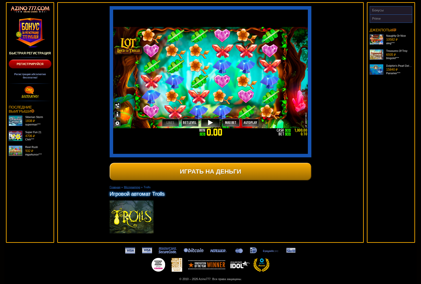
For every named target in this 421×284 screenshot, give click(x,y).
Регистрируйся (30, 64)
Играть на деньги (210, 171)
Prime (376, 18)
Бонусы (378, 10)
